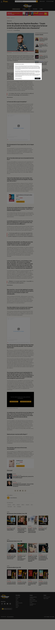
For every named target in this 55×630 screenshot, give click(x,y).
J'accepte (37, 78)
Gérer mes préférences (18, 78)
